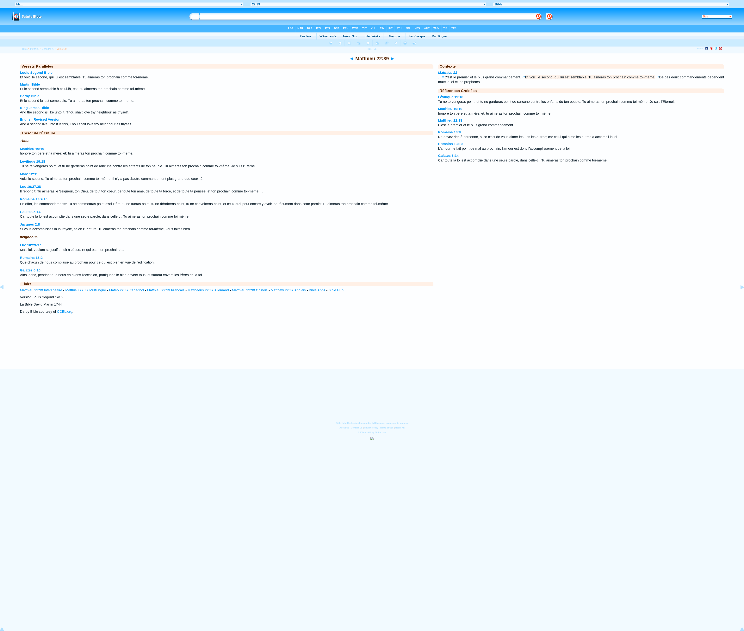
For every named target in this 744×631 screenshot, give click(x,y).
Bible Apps (317, 290)
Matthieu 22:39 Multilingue (85, 290)
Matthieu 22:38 (450, 120)
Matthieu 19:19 (32, 149)
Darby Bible (29, 96)
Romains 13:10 (450, 144)
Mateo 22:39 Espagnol (126, 290)
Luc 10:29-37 (30, 245)
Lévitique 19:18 (32, 161)
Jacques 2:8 (30, 224)
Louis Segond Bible (36, 73)
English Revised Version (40, 119)
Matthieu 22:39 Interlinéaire (41, 290)
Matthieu (34, 49)
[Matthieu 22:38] (5, 296)
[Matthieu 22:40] (739, 296)
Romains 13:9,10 (33, 199)
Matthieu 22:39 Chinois (250, 290)
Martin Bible (30, 84)
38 (443, 77)
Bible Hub (336, 290)
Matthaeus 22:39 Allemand (208, 290)
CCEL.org (64, 311)
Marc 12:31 (29, 174)
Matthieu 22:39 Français (165, 290)
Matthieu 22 (447, 73)
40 (657, 77)
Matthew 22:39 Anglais (288, 290)
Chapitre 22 (48, 49)
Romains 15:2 (31, 258)
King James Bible (34, 108)
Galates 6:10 (30, 270)
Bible (25, 49)
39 (523, 77)
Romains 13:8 (449, 132)
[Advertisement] (372, 345)
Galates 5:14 (30, 212)
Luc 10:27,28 (30, 187)
